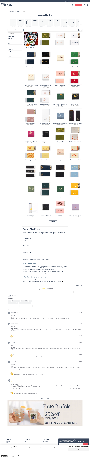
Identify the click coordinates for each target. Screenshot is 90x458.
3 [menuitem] (42, 398)
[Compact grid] (79, 30)
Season (9, 61)
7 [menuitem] (47, 398)
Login (84, 5)
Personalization (11, 58)
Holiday (9, 56)
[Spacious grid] (81, 30)
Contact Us (8, 441)
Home (10, 11)
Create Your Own (30, 47)
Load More (53, 221)
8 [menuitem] (48, 398)
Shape (9, 43)
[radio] (9, 301)
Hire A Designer (64, 1)
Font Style (10, 54)
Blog (44, 442)
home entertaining (36, 233)
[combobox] (13, 306)
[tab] (70, 292)
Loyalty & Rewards (27, 442)
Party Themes (75, 1)
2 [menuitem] (41, 398)
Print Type (10, 38)
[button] (29, 303)
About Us (70, 1)
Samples (81, 1)
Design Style (10, 49)
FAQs (7, 442)
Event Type (10, 51)
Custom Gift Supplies (15, 11)
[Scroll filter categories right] (81, 23)
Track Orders (86, 1)
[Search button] (73, 5)
